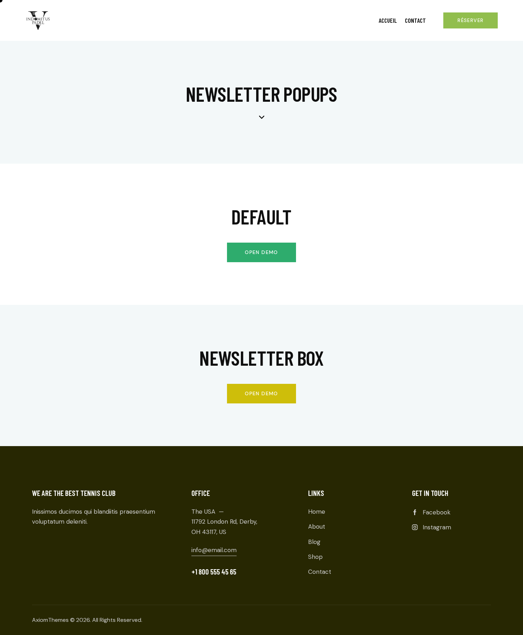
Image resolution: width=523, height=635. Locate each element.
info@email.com (214, 550)
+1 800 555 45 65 (213, 571)
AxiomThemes (50, 620)
